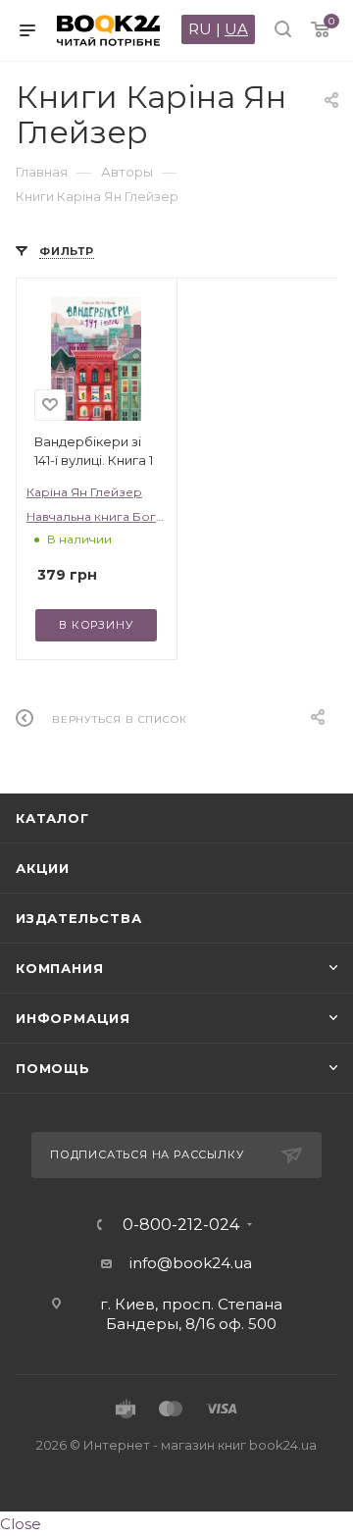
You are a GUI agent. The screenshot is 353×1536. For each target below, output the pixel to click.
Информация (73, 1018)
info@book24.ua (190, 1263)
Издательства (79, 918)
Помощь (53, 1068)
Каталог (52, 818)
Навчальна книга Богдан (101, 516)
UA (236, 29)
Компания (59, 968)
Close (20, 1523)
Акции (43, 868)
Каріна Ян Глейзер (84, 492)
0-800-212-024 (181, 1225)
